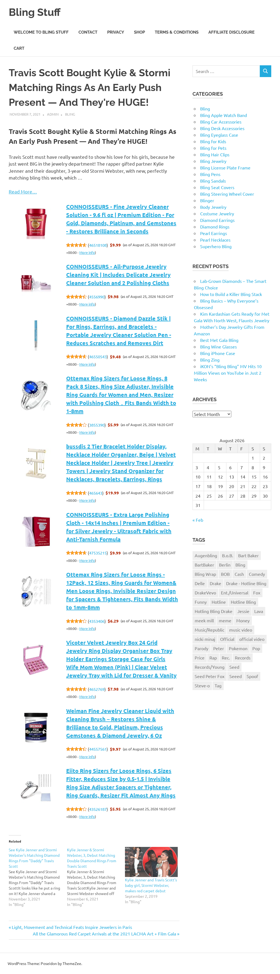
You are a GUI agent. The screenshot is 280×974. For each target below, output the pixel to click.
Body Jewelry (213, 207)
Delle (200, 583)
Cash (239, 574)
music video (240, 629)
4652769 (96, 689)
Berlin (225, 564)
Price (200, 657)
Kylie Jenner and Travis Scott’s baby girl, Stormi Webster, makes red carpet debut (151, 885)
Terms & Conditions (177, 32)
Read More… (23, 191)
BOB (225, 574)
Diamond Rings (214, 226)
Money (243, 620)
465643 (95, 492)
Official (227, 639)
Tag (218, 685)
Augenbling (206, 555)
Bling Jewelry (213, 161)
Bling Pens (210, 174)
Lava (258, 611)
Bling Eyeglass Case (219, 134)
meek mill (204, 620)
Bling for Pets (213, 148)
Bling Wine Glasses (218, 346)
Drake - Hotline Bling (246, 583)
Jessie (243, 611)
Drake (215, 583)
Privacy (115, 32)
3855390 (96, 424)
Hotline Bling (243, 602)
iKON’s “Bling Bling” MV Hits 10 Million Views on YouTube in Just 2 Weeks (228, 372)
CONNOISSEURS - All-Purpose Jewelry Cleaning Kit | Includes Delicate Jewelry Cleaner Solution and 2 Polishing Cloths (118, 274)
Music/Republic (209, 629)
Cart (19, 48)
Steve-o (202, 685)
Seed (234, 667)
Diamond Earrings (217, 220)
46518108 (98, 245)
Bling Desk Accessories (222, 128)
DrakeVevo (205, 592)
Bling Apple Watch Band (223, 115)
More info (87, 252)
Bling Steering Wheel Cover (227, 193)
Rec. (226, 657)
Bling (70, 114)
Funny (201, 602)
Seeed (235, 676)
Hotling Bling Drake (213, 611)
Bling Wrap (205, 574)
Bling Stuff (34, 12)
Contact (87, 32)
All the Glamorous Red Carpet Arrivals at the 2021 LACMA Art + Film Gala (104, 933)
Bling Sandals (213, 180)
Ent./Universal (234, 592)
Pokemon (238, 648)
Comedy (257, 574)
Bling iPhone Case (217, 353)
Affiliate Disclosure (231, 32)
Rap (213, 657)
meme (225, 620)
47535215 (98, 552)
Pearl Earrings (213, 233)
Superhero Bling (216, 246)
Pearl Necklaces (215, 239)
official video (251, 639)
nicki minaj (205, 639)
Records (242, 657)
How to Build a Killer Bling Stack (231, 294)
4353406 (96, 621)
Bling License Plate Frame (225, 167)
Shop (139, 32)
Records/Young (209, 667)
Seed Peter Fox (209, 676)
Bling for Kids (213, 141)
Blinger (207, 200)
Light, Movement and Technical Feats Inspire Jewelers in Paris (71, 927)
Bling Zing (210, 359)
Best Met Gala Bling (219, 340)
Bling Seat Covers (217, 187)
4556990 (96, 296)
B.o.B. (227, 555)
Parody (201, 648)
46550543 (98, 356)
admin (53, 114)
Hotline (219, 602)
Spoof (252, 676)
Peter (218, 648)
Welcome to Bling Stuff (41, 32)
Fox (256, 592)
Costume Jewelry (217, 213)
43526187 (98, 809)
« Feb (197, 520)
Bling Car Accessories (220, 121)
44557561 (98, 749)
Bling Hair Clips (214, 154)
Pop (256, 648)
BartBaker (204, 564)
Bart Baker (248, 555)
